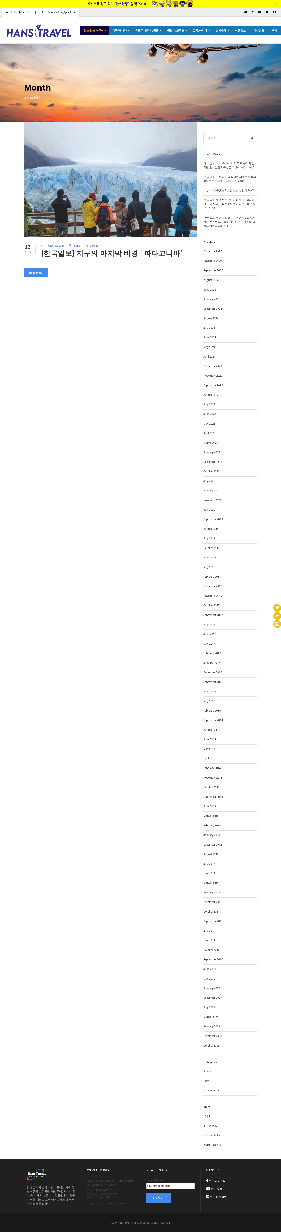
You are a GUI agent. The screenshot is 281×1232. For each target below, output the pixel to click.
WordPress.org (212, 1144)
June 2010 (209, 969)
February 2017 (212, 653)
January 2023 (211, 452)
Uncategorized (212, 1090)
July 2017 (209, 624)
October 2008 (211, 1045)
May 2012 (209, 873)
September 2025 (213, 270)
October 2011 (211, 911)
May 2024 (209, 347)
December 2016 (212, 672)
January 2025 (211, 299)
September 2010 (213, 959)
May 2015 (209, 701)
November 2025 (212, 260)
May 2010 (209, 978)
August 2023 (211, 394)
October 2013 (211, 787)
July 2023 (209, 404)
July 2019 (209, 538)
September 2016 (213, 681)
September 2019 (213, 519)
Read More (35, 272)
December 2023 (212, 366)
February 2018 (212, 576)
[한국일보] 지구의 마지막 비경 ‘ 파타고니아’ (111, 253)
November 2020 (212, 500)
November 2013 (212, 777)
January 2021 (211, 490)
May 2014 (209, 748)
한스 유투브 (218, 1188)
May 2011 (209, 940)
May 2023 (209, 423)
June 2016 (209, 691)
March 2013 (210, 815)
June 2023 (209, 414)
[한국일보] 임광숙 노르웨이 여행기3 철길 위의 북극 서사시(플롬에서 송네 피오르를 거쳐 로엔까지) (229, 204)
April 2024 (209, 356)
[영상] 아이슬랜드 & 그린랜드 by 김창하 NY (228, 190)
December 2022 (212, 461)
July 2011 (209, 930)
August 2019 (211, 528)
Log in (207, 1116)
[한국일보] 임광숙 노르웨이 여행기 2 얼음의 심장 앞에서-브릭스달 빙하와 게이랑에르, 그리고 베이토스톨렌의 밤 (229, 221)
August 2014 (211, 729)
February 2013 (212, 825)
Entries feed (210, 1125)
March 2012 (210, 882)
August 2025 (211, 280)
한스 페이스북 (217, 1180)
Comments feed (212, 1135)
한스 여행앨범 (218, 1197)
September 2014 (213, 720)
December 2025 (212, 251)
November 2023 (212, 375)
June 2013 (209, 806)
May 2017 (209, 643)
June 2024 (209, 337)
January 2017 (211, 662)
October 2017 (211, 605)
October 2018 (211, 547)
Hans (77, 245)
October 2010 (211, 949)
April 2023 (209, 433)
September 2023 (213, 385)
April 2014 (209, 758)
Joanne (94, 245)
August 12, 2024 (55, 245)
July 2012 (209, 863)
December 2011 (212, 902)
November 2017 (212, 595)
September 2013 (213, 796)
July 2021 (209, 481)
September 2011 (213, 921)
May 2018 (209, 567)
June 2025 (209, 289)
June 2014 (209, 739)
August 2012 (211, 854)
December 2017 (212, 586)
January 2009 (211, 1026)
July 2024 (209, 327)
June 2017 (209, 634)
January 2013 (211, 835)
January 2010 (211, 988)
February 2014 (212, 768)
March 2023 (210, 442)
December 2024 (212, 308)
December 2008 (212, 1036)
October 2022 (211, 471)
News (206, 1080)
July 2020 (209, 509)
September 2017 (213, 614)
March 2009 (210, 1016)
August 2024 (211, 318)
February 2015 (212, 710)
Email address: (155, 1180)
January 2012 (211, 892)
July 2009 (209, 1007)
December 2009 (212, 997)
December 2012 (212, 844)
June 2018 (209, 557)
